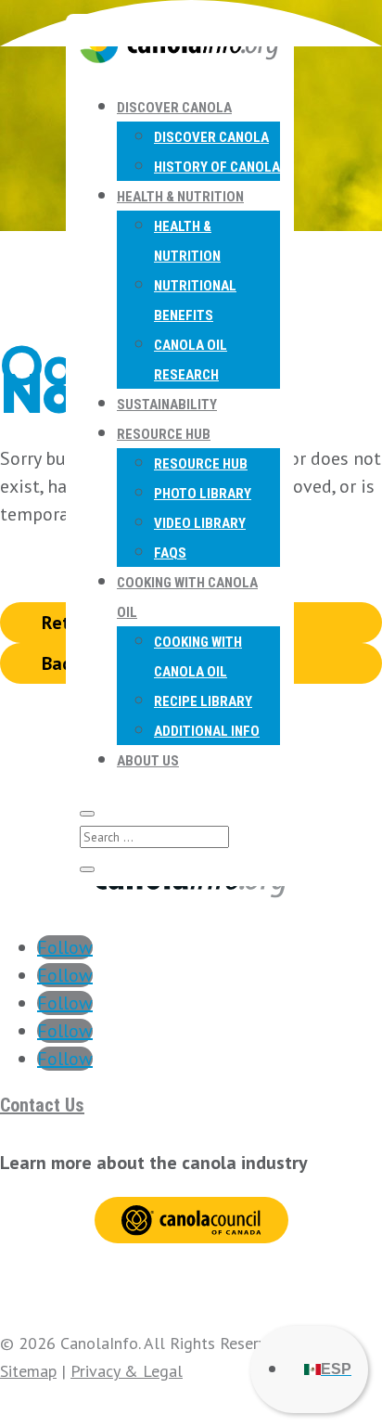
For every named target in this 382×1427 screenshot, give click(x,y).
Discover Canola (174, 107)
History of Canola (217, 167)
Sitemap (28, 1371)
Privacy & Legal (126, 1371)
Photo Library (202, 493)
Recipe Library (203, 701)
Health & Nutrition (180, 196)
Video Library (200, 523)
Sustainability (167, 404)
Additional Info (207, 731)
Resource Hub (163, 434)
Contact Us (42, 1105)
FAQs (170, 553)
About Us (148, 760)
